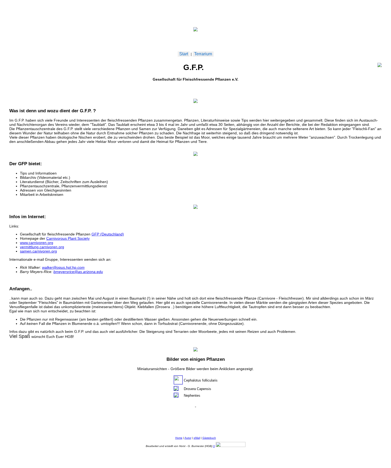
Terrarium (203, 54)
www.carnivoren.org (36, 243)
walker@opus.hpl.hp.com (63, 267)
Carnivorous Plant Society (68, 238)
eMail (197, 437)
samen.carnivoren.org (38, 251)
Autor (188, 437)
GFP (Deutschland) (107, 234)
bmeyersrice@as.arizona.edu (78, 272)
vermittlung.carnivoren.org (42, 247)
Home (178, 437)
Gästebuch (209, 437)
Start (183, 54)
